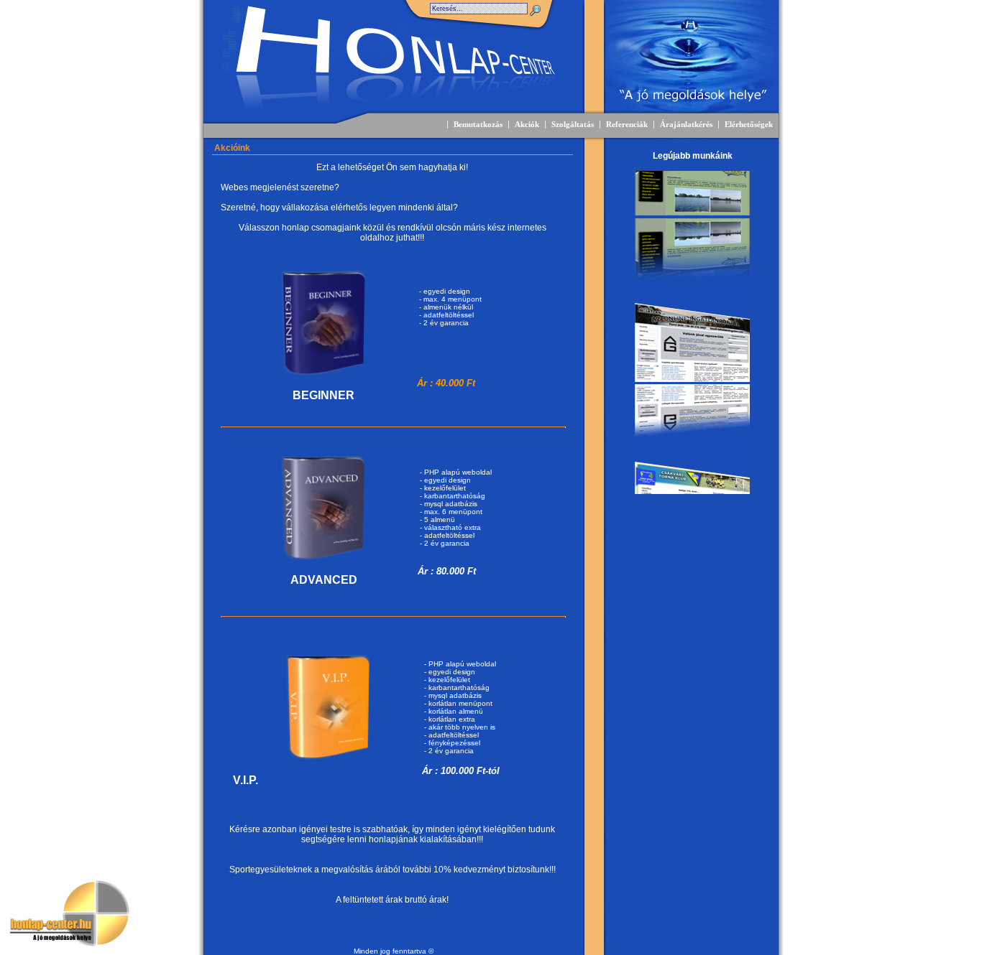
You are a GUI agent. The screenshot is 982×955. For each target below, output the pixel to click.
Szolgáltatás (572, 125)
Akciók (527, 125)
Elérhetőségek (749, 125)
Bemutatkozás (478, 125)
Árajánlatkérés (686, 125)
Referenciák (627, 125)
